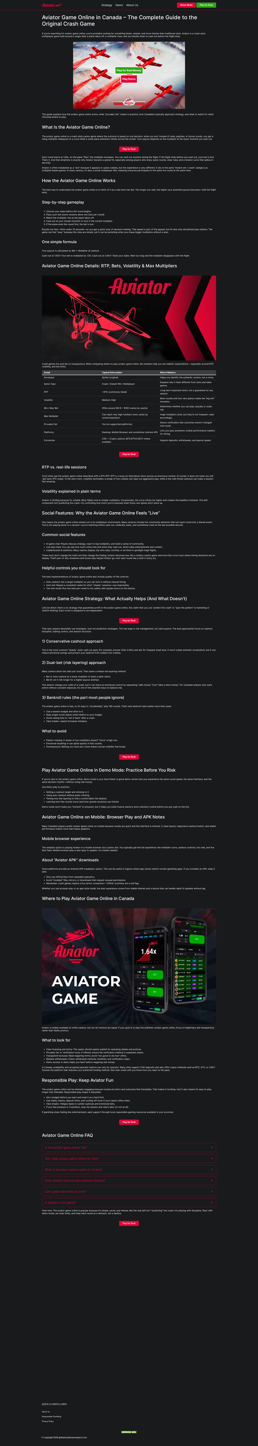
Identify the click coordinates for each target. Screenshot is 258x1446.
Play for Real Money (129, 70)
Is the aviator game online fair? (66, 1147)
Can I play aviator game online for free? (72, 1158)
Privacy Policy (48, 1421)
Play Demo (129, 79)
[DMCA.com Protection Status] (129, 1432)
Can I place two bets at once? (65, 1191)
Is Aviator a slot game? (60, 1202)
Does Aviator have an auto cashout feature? (75, 1180)
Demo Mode (186, 5)
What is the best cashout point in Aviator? (74, 1169)
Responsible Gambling (51, 1416)
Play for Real (206, 5)
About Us (46, 1412)
